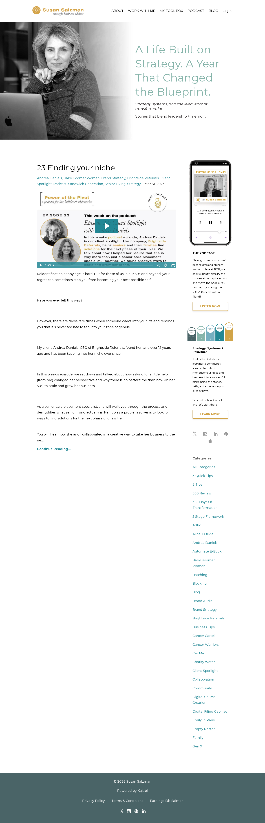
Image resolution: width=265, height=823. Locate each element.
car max (199, 653)
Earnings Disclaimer (166, 801)
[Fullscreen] (172, 265)
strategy (134, 184)
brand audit (202, 601)
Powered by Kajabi (132, 791)
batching (200, 575)
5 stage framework (208, 517)
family (198, 738)
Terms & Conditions (127, 801)
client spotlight (205, 671)
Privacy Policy (93, 801)
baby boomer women (82, 178)
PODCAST (196, 11)
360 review (202, 493)
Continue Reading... (54, 449)
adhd (197, 525)
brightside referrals (143, 178)
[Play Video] (40, 265)
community (202, 688)
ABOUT (117, 11)
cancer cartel (204, 636)
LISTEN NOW (210, 306)
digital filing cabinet (210, 712)
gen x (197, 746)
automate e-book (207, 551)
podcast (60, 184)
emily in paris (204, 720)
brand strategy (113, 178)
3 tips (197, 485)
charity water (204, 662)
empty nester (204, 729)
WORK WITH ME (141, 11)
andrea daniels (49, 178)
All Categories (204, 467)
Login (227, 11)
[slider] (103, 265)
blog (196, 592)
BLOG (213, 11)
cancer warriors (206, 645)
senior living (115, 184)
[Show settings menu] (165, 265)
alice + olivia (203, 534)
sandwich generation (85, 184)
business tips (204, 627)
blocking (200, 584)
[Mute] (158, 265)
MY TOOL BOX (171, 11)
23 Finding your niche (76, 167)
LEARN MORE (210, 414)
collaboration (203, 679)
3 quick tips (203, 476)
